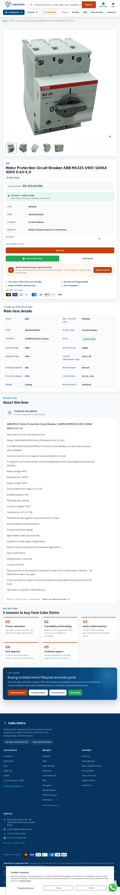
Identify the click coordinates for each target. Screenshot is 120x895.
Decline (91, 888)
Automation (9, 761)
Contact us (86, 785)
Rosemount (48, 799)
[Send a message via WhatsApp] (113, 888)
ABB (85, 12)
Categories (13, 12)
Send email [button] (87, 258)
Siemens (75, 12)
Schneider (47, 770)
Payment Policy (88, 780)
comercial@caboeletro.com (19, 829)
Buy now (60, 250)
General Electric (49, 775)
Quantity (10, 237)
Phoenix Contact (50, 795)
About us (86, 756)
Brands (31, 12)
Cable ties (8, 770)
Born (6, 766)
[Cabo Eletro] (14, 4)
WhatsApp (75, 692)
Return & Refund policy (92, 766)
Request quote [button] (103, 270)
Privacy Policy (25, 881)
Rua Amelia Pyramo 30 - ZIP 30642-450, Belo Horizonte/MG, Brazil (21, 822)
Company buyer (38, 692)
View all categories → (14, 786)
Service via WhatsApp (16, 837)
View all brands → (51, 805)
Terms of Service (89, 775)
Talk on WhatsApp (34, 258)
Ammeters (111, 12)
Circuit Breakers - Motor (14, 780)
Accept (58, 888)
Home (4, 21)
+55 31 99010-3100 (16, 833)
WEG (45, 780)
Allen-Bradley (97, 12)
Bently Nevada (49, 790)
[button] (60, 86)
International (58, 692)
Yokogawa (47, 785)
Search (88, 5)
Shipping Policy (88, 761)
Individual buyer (17, 692)
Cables (7, 775)
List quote (51, 12)
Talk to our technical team (54, 599)
